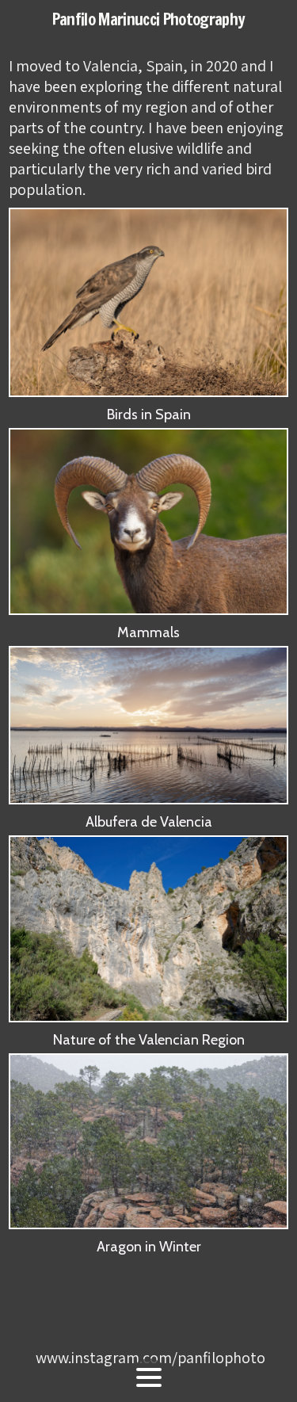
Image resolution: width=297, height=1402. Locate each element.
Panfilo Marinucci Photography (149, 19)
